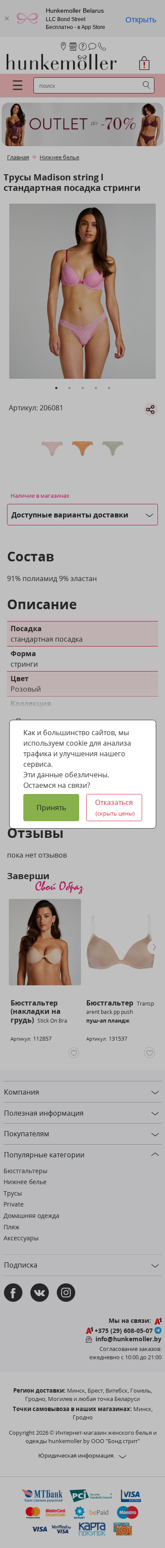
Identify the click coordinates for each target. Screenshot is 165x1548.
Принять (51, 807)
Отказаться (115, 807)
